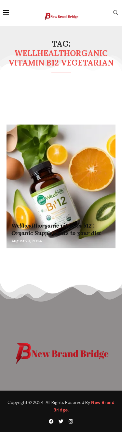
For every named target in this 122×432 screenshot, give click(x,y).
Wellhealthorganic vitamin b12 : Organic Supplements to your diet (56, 229)
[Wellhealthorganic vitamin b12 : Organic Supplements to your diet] (61, 186)
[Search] (115, 13)
